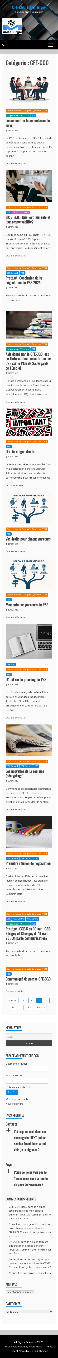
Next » (41, 1007)
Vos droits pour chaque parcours (28, 539)
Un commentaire (16, 991)
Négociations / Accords (18, 115)
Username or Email (16, 1063)
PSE (33, 115)
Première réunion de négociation (28, 863)
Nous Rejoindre (14, 1103)
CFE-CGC (11, 664)
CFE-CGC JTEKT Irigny (29, 7)
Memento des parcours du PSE (27, 604)
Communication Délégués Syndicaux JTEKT (27, 110)
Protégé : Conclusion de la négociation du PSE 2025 (24, 280)
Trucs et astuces (21, 212)
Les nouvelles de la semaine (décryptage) (25, 773)
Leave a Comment (16, 163)
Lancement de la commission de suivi (28, 123)
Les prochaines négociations (34, 1273)
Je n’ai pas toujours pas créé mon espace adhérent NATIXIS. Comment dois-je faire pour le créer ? (30, 1263)
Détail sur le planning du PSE (26, 679)
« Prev (13, 1000)
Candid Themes (39, 1350)
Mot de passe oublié (17, 1099)
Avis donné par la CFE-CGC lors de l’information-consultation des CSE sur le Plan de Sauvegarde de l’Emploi (28, 361)
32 (29, 1007)
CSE (8, 919)
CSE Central (12, 273)
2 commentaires (15, 485)
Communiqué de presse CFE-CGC (28, 979)
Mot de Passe (14, 1075)
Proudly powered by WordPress (24, 1346)
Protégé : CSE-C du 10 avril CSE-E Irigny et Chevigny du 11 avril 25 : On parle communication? (28, 933)
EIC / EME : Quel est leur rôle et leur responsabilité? (28, 219)
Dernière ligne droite (20, 451)
